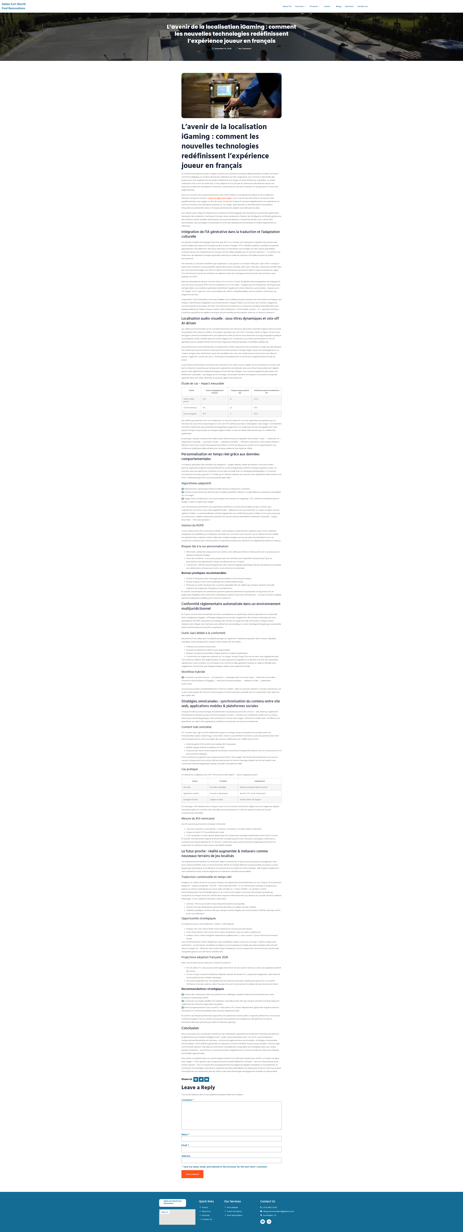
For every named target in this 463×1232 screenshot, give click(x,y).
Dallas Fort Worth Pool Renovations (14, 6)
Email (185, 1145)
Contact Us (362, 6)
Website (185, 1156)
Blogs (339, 6)
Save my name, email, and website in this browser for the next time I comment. (225, 1166)
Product (314, 6)
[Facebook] (262, 1221)
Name (185, 1134)
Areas (327, 6)
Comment (187, 1100)
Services (299, 6)
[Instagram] (269, 1221)
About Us (287, 6)
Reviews (349, 6)
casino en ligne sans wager (220, 198)
